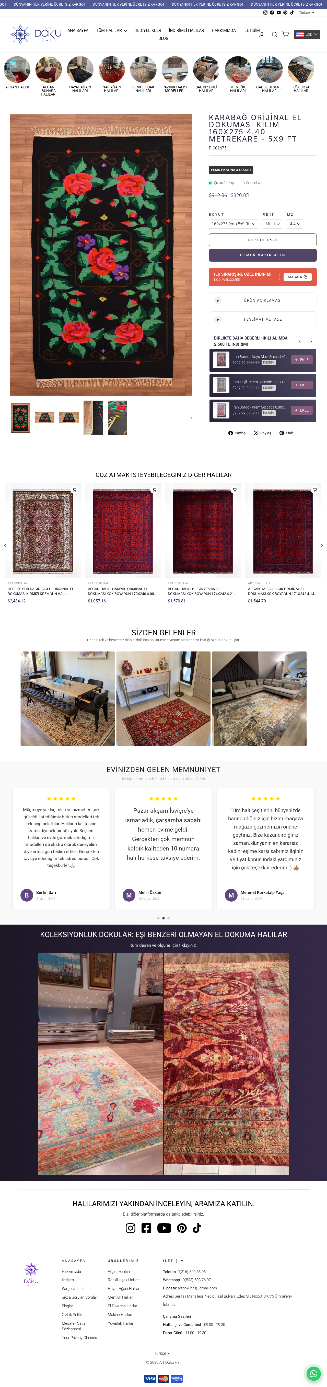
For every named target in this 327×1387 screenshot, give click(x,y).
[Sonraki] (322, 546)
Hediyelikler (147, 30)
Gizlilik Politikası (74, 1314)
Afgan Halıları (119, 1271)
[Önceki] (5, 546)
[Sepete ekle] (74, 490)
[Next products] (311, 341)
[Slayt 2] (163, 918)
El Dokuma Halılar (122, 1306)
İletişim (251, 30)
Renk (269, 214)
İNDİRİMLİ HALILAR (186, 30)
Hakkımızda (224, 30)
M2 (290, 214)
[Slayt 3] (168, 918)
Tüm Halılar (109, 30)
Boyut (216, 214)
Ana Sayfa (77, 30)
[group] (67, 698)
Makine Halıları (120, 1314)
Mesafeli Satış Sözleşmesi (74, 1326)
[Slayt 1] (158, 918)
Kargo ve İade (73, 1288)
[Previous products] (300, 341)
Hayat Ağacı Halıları (124, 1288)
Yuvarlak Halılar (120, 1323)
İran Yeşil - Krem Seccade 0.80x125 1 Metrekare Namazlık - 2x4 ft (260, 382)
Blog (163, 38)
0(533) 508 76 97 (197, 1280)
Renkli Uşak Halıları (123, 1280)
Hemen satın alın (262, 255)
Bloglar (67, 1306)
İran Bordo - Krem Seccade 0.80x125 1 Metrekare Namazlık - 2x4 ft (260, 407)
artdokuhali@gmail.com (197, 1288)
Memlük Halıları (120, 1297)
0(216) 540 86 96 (192, 1271)
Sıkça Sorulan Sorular (79, 1297)
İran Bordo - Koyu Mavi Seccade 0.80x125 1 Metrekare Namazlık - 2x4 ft (260, 357)
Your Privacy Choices (79, 1337)
